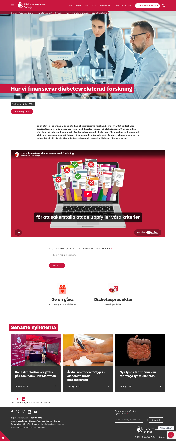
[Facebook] (12, 412)
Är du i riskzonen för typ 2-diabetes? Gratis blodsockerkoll (86, 376)
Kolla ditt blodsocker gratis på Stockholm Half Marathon (35, 374)
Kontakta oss (39, 427)
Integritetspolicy (18, 427)
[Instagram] (23, 412)
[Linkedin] (29, 412)
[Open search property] (163, 5)
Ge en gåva (90, 6)
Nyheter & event (123, 6)
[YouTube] (35, 412)
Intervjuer (22, 111)
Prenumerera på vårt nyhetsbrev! (125, 412)
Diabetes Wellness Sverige (22, 13)
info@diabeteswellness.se (52, 424)
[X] (17, 412)
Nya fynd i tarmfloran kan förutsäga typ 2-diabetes (138, 374)
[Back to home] (31, 5)
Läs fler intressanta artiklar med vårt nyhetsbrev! (80, 248)
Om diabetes (75, 6)
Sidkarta (29, 427)
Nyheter (58, 13)
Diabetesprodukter (146, 5)
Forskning (105, 6)
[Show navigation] (12, 5)
